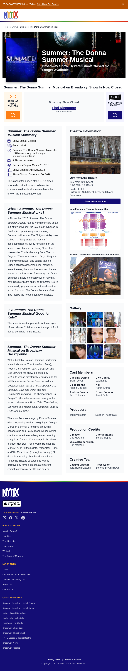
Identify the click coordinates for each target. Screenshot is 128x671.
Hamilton (6, 536)
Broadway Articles (11, 648)
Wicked (6, 551)
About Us (7, 584)
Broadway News (10, 643)
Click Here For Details (48, 4)
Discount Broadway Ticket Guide (18, 608)
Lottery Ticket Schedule (14, 613)
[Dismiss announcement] (123, 4)
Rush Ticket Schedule (13, 618)
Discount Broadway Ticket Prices (18, 603)
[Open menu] (121, 15)
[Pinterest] (23, 518)
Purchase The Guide (12, 623)
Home (7, 27)
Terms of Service (73, 660)
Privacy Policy (53, 660)
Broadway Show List (12, 628)
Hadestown (8, 546)
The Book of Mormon (12, 556)
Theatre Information (95, 201)
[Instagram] (4, 518)
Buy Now (13, 115)
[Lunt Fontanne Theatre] (95, 155)
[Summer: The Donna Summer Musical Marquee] (95, 276)
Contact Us (7, 589)
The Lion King (9, 541)
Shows (15, 27)
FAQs (5, 570)
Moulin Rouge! (9, 531)
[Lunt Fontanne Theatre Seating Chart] (95, 231)
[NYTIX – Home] (11, 15)
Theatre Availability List (13, 580)
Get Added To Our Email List (16, 575)
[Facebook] (10, 518)
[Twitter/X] (17, 518)
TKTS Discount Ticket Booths (16, 638)
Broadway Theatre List (13, 633)
